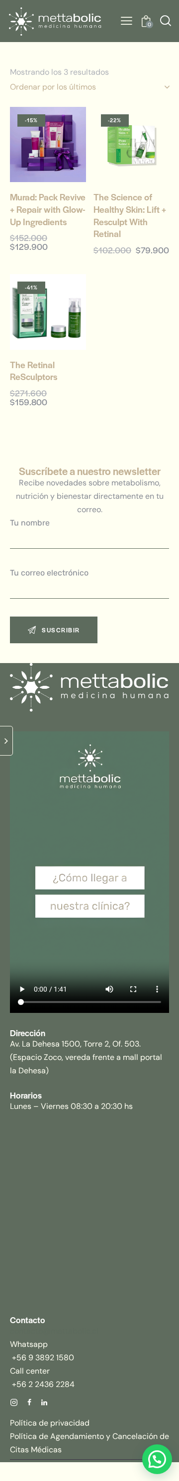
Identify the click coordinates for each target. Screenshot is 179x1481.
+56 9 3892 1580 (42, 1357)
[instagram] (14, 1402)
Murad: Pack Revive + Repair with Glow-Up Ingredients (48, 209)
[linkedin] (44, 1402)
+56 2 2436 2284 (42, 1384)
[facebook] (29, 1402)
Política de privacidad (50, 1423)
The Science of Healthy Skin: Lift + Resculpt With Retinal (129, 215)
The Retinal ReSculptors (33, 371)
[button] (126, 21)
